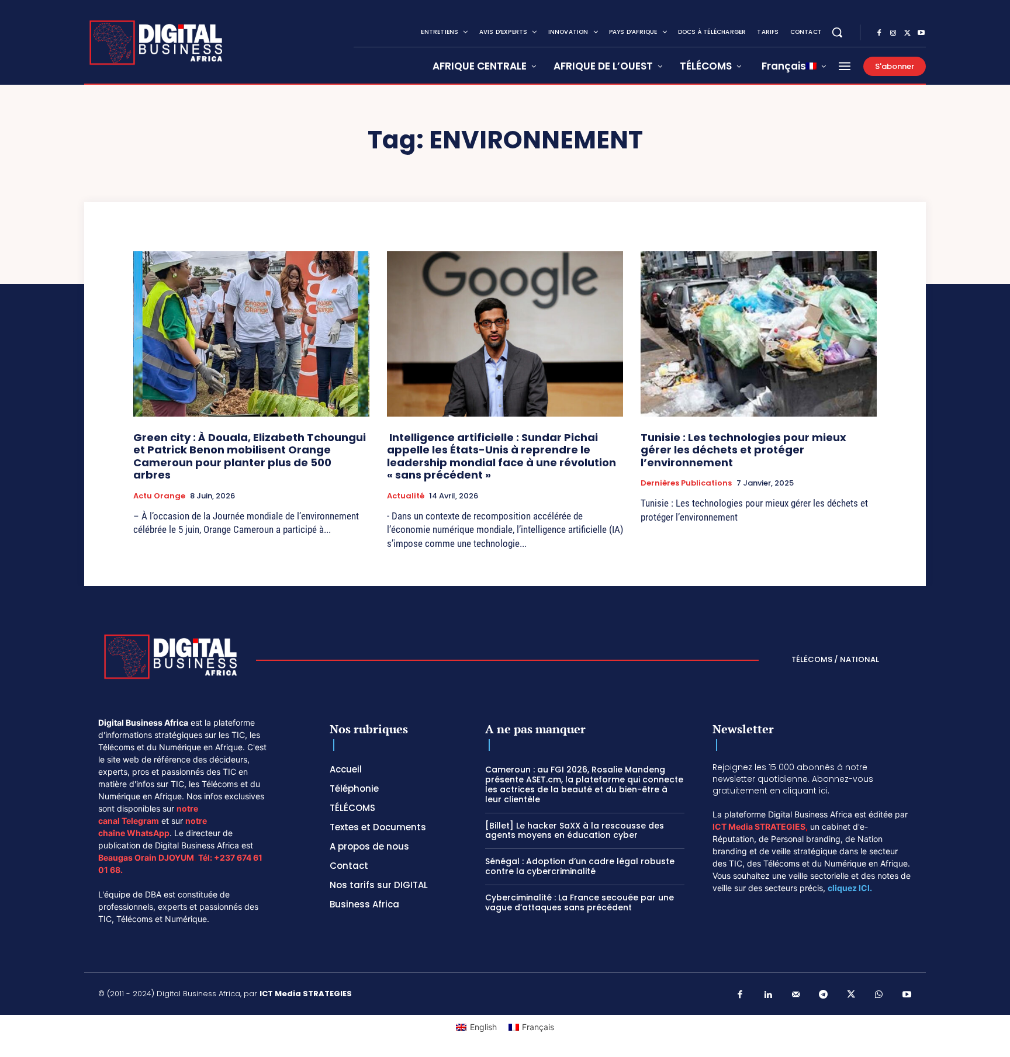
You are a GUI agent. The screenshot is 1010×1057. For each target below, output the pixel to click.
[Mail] (796, 995)
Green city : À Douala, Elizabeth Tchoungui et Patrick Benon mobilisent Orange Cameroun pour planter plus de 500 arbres (249, 456)
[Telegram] (823, 995)
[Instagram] (893, 33)
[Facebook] (879, 33)
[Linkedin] (768, 995)
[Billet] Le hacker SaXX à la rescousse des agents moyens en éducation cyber (574, 830)
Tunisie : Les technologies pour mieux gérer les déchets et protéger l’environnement (743, 450)
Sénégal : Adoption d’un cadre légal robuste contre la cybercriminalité (580, 866)
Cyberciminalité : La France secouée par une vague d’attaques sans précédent (579, 902)
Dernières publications (686, 483)
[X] (907, 33)
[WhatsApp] (879, 995)
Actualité (405, 496)
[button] (837, 32)
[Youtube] (921, 33)
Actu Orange (159, 496)
